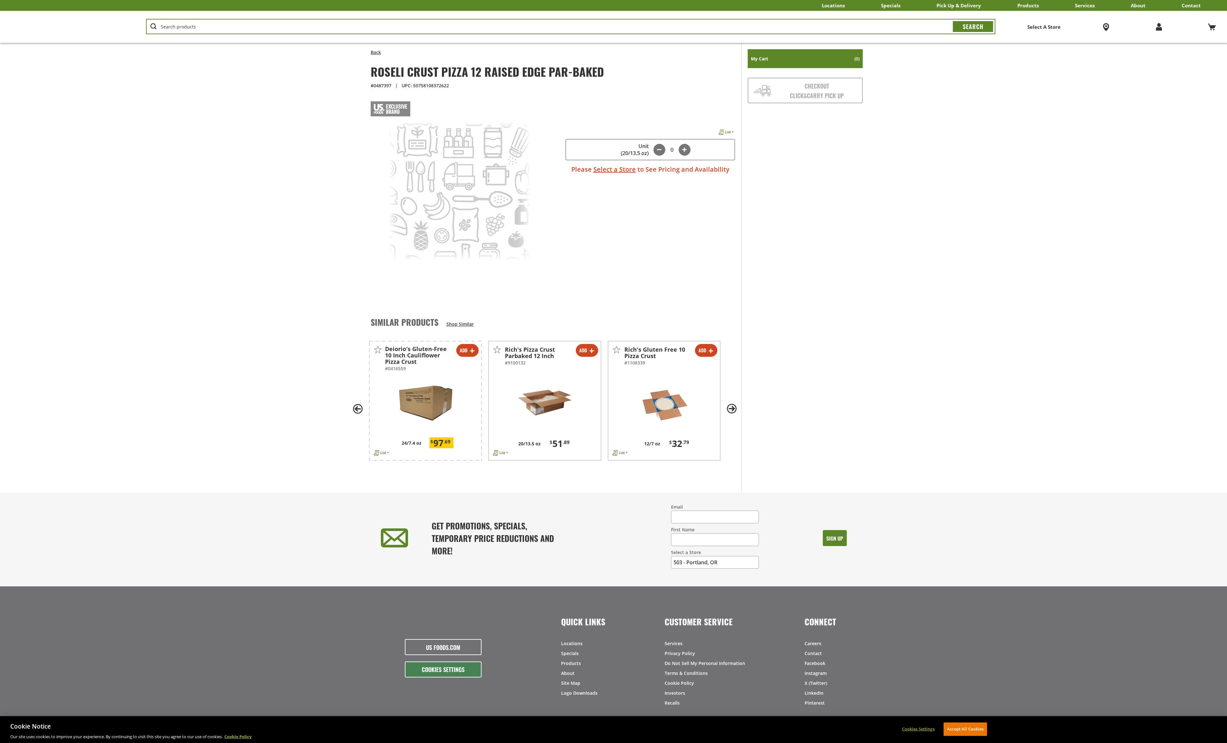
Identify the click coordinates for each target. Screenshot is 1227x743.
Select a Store (614, 169)
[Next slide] (732, 409)
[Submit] (973, 26)
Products (1028, 5)
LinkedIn (814, 693)
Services (1085, 5)
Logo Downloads (579, 693)
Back (376, 52)
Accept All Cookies (965, 728)
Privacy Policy (680, 653)
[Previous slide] (358, 409)
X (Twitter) (816, 683)
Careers (813, 643)
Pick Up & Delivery (959, 5)
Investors (675, 693)
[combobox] (570, 27)
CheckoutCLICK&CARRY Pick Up (817, 90)
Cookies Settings (443, 669)
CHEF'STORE (61, 27)
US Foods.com (443, 647)
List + (729, 131)
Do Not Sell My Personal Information (705, 663)
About (1138, 5)
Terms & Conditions (686, 673)
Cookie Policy (679, 683)
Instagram (816, 673)
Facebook (815, 663)
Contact (1191, 5)
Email (677, 507)
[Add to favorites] (378, 350)
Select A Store (1044, 27)
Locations (833, 5)
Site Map (570, 683)
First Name (683, 530)
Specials (890, 5)
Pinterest (815, 703)
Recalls (672, 703)
